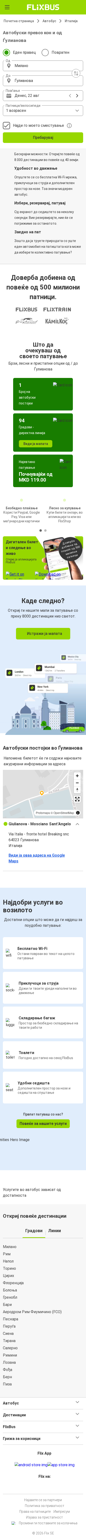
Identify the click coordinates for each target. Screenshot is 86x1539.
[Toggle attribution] (78, 813)
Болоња (10, 1290)
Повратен (60, 52)
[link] (43, 659)
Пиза (7, 1384)
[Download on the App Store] (61, 1465)
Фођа (7, 1369)
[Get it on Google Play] (31, 1465)
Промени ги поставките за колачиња (48, 1523)
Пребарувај (43, 137)
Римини (10, 1355)
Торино (9, 1268)
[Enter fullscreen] (77, 799)
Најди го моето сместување (38, 125)
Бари (7, 1304)
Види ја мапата (35, 444)
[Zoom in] (77, 775)
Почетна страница (19, 21)
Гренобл (10, 1297)
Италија (71, 21)
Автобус (49, 21)
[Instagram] (42, 1488)
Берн (7, 1377)
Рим (7, 1254)
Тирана (9, 1340)
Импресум (62, 1511)
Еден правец (24, 52)
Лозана (9, 1362)
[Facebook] (41, 1488)
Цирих (8, 1275)
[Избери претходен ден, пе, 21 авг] (70, 96)
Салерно (10, 1348)
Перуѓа (9, 1326)
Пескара (10, 1319)
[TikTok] (48, 1488)
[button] (43, 66)
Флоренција (13, 1283)
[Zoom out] (77, 782)
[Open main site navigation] (7, 7)
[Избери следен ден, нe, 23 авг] (77, 96)
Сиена (8, 1333)
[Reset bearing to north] (77, 789)
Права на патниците (35, 1511)
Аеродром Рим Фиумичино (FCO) (32, 1312)
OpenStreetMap (64, 813)
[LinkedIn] (45, 1488)
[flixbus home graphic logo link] (43, 7)
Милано (9, 1246)
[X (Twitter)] (46, 1488)
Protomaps (43, 813)
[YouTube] (43, 1488)
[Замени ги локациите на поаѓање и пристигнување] (76, 73)
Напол (8, 1261)
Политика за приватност (44, 1506)
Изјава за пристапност (44, 1517)
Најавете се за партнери (43, 1500)
